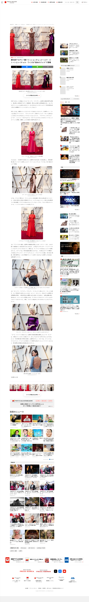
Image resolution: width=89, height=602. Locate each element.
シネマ (20, 550)
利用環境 (44, 588)
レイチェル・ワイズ (41, 547)
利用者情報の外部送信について (58, 588)
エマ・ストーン (32, 547)
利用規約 (39, 588)
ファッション (23, 547)
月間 (69, 102)
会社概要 (26, 588)
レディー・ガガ (14, 550)
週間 (66, 102)
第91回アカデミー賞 (14, 547)
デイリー (62, 102)
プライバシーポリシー (33, 588)
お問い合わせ (49, 588)
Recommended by (46, 459)
